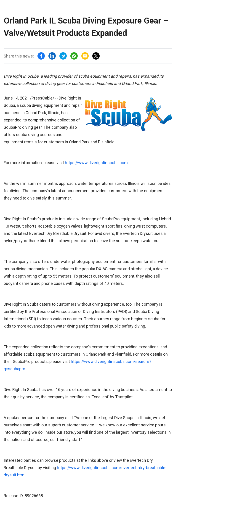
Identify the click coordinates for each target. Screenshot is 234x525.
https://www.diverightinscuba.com (96, 162)
